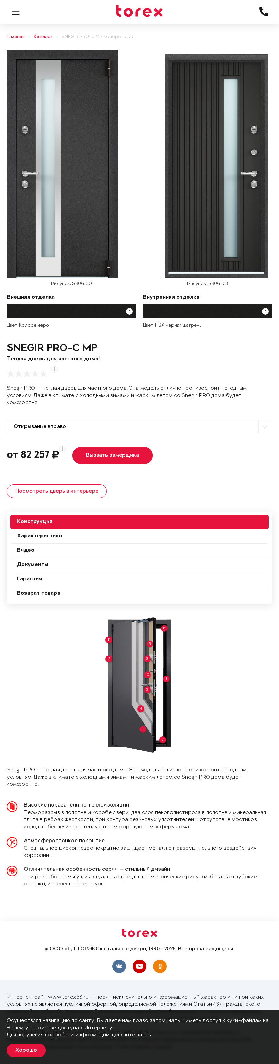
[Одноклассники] (160, 966)
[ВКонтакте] (119, 966)
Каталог (43, 36)
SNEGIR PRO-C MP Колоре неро (97, 36)
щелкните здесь (131, 1035)
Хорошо (26, 1050)
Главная (16, 36)
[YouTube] (139, 966)
